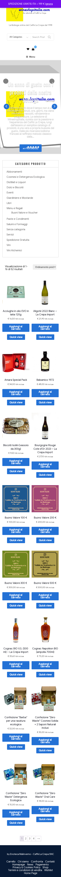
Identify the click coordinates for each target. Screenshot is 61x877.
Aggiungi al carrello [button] (15, 328)
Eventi (10, 192)
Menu (32, 56)
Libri (9, 203)
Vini (8, 245)
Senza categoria (16, 229)
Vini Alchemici (14, 250)
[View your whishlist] (28, 49)
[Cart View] (33, 49)
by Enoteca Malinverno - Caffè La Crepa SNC (30, 854)
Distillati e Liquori (16, 182)
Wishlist (48, 870)
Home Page (30, 873)
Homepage (18, 864)
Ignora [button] (49, 3)
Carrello (10, 861)
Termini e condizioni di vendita (25, 870)
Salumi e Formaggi (17, 224)
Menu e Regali (15, 208)
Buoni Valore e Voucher (24, 212)
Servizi (10, 234)
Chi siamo (23, 861)
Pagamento (42, 864)
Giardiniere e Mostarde (20, 198)
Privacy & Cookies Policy (26, 867)
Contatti (50, 861)
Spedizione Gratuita (18, 240)
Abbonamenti (14, 171)
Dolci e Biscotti (15, 187)
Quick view (16, 337)
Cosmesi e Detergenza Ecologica (26, 177)
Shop (45, 867)
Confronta (37, 861)
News (30, 864)
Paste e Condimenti (18, 219)
